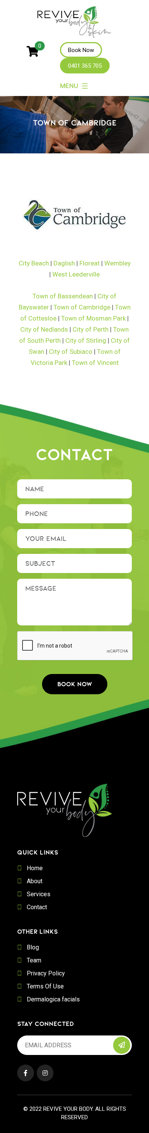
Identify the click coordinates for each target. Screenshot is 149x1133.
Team (34, 960)
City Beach (34, 263)
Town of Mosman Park (93, 318)
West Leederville (76, 274)
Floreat (89, 263)
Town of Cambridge (81, 307)
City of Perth (91, 329)
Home (35, 868)
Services (38, 894)
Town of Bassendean (62, 296)
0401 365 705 (85, 65)
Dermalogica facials (53, 999)
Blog (33, 947)
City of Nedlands (44, 329)
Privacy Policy (46, 973)
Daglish (64, 263)
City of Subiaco (70, 351)
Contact (37, 907)
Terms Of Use (45, 986)
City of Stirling (85, 340)
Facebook (25, 1073)
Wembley (117, 263)
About (34, 881)
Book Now (81, 50)
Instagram (45, 1073)
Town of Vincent (95, 362)
